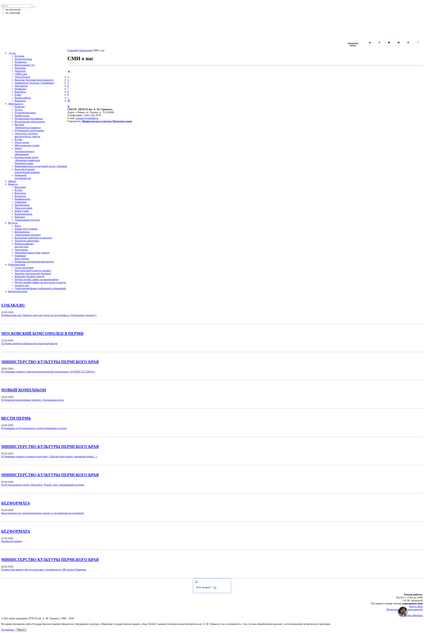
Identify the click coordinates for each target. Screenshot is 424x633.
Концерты (20, 196)
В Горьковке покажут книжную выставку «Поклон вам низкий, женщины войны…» (49, 456)
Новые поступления (26, 228)
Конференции (22, 199)
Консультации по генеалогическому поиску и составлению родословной (42, 513)
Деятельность (15, 103)
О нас (12, 53)
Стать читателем (24, 267)
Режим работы (23, 97)
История (19, 56)
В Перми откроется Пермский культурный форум (29, 343)
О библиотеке (84, 50)
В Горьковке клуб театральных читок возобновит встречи (34, 428)
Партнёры (20, 68)
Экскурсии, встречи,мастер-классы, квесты (27, 135)
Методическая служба (27, 145)
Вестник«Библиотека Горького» (28, 126)
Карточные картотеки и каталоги (33, 237)
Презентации (22, 205)
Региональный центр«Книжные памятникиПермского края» (27, 160)
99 (68, 100)
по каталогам (12, 9)
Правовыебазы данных (22, 257)
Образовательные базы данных (32, 252)
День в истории (23, 208)
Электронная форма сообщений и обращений (40, 288)
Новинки (20, 216)
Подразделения (23, 59)
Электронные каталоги (28, 234)
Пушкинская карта (25, 112)
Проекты (20, 106)
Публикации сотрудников (29, 130)
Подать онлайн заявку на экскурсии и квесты (40, 282)
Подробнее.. (8, 629)
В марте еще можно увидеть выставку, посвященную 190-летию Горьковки (43, 569)
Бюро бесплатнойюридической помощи (27, 171)
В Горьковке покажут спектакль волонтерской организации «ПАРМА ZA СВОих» (48, 371)
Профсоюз (20, 88)
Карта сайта (416, 606)
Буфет (18, 94)
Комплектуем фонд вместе (30, 276)
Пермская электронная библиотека (34, 261)
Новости (13, 184)
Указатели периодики (27, 240)
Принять (21, 630)
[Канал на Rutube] (408, 42)
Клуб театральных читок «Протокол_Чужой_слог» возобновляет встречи (42, 484)
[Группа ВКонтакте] (369, 42)
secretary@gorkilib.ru (87, 118)
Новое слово (22, 211)
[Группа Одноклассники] (379, 42)
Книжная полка (23, 213)
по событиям (12, 12)
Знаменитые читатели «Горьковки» (34, 82)
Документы (21, 85)
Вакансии (20, 100)
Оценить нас (22, 285)
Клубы (18, 139)
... (68, 79)
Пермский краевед (11, 541)
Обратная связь (352, 44)
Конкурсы (20, 193)
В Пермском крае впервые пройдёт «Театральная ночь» (32, 400)
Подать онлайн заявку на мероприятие (36, 279)
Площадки (20, 62)
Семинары (20, 202)
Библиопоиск (22, 231)
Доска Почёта (22, 76)
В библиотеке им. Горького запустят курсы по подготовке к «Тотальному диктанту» (49, 315)
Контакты (20, 91)
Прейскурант (22, 115)
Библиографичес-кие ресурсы (24, 245)
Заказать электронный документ (33, 273)
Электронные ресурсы (27, 219)
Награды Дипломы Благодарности (34, 79)
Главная (71, 50)
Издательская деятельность (30, 121)
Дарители (20, 71)
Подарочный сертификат (29, 118)
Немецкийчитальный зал (23, 177)
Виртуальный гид (25, 65)
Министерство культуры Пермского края (107, 121)
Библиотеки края (17, 291)
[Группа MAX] (389, 42)
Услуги (19, 109)
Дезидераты (21, 249)
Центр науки (22, 142)
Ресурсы (12, 222)
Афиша (12, 181)
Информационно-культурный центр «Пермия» (41, 166)
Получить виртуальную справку (33, 270)
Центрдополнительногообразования (24, 151)
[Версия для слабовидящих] (417, 42)
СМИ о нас (21, 73)
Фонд (18, 225)
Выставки (20, 187)
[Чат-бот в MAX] (398, 42)
